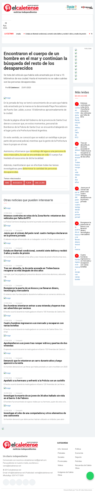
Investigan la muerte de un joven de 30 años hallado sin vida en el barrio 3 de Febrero (34, 396)
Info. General (63, 449)
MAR (7, 183)
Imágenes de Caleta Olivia (65, 473)
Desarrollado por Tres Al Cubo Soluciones (78, 490)
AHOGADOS (17, 183)
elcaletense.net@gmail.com (36, 460)
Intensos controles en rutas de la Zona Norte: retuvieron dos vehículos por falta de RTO (34, 216)
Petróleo (78, 461)
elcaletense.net (15, 470)
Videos (60, 465)
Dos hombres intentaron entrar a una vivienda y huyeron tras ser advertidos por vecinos (34, 306)
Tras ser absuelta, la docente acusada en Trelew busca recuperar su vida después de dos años (31, 269)
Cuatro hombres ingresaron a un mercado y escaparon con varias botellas (34, 324)
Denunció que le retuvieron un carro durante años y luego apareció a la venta (33, 361)
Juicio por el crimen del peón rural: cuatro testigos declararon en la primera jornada (35, 234)
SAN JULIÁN (40, 183)
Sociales (61, 457)
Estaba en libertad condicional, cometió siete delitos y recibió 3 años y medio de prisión (48, 34)
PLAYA (28, 183)
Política (78, 449)
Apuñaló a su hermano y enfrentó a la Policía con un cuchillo (34, 380)
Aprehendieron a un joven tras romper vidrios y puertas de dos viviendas (35, 344)
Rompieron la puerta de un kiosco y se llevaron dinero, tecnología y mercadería (31, 289)
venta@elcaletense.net (44, 473)
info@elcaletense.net (16, 473)
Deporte (78, 457)
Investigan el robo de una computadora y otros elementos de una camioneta (35, 414)
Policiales (61, 453)
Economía (79, 453)
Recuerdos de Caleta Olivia (83, 466)
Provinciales (62, 461)
